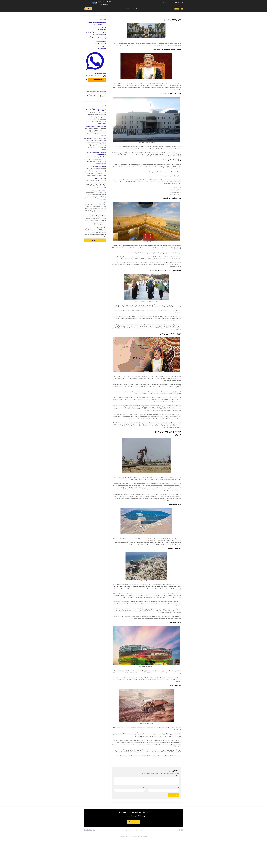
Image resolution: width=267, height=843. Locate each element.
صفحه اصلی (108, 1)
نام (178, 788)
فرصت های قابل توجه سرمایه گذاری (97, 37)
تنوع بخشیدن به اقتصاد (100, 30)
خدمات (99, 1)
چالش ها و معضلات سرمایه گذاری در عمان (96, 32)
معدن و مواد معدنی (101, 48)
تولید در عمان (102, 203)
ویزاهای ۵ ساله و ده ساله (99, 27)
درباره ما (103, 1)
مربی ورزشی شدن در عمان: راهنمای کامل (96, 126)
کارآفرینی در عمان (101, 227)
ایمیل (143, 788)
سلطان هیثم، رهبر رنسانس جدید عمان (97, 22)
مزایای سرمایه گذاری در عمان (99, 34)
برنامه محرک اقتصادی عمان (99, 25)
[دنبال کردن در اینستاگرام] (93, 3)
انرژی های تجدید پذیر (101, 41)
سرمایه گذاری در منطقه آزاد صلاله (98, 166)
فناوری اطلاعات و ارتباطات (100, 46)
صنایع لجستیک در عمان (100, 179)
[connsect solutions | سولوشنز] (178, 8)
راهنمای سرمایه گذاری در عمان (98, 191)
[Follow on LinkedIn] (96, 3)
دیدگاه (177, 775)
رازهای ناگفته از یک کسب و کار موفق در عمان (95, 139)
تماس (101, 4)
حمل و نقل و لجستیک (100, 44)
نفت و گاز (103, 39)
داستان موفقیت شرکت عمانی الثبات (97, 215)
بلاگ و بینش (105, 4)
